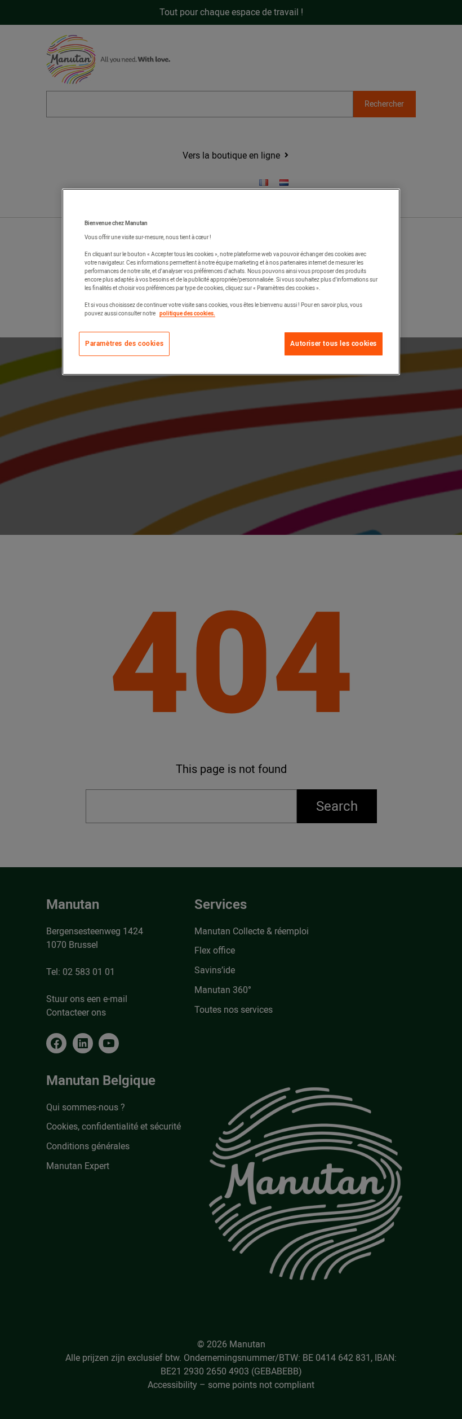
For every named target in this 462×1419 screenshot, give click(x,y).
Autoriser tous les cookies (333, 344)
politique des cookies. (187, 313)
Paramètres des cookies (124, 344)
